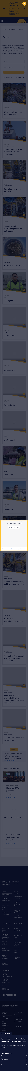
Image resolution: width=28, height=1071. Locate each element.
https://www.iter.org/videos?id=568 (17, 549)
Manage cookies (5, 1033)
